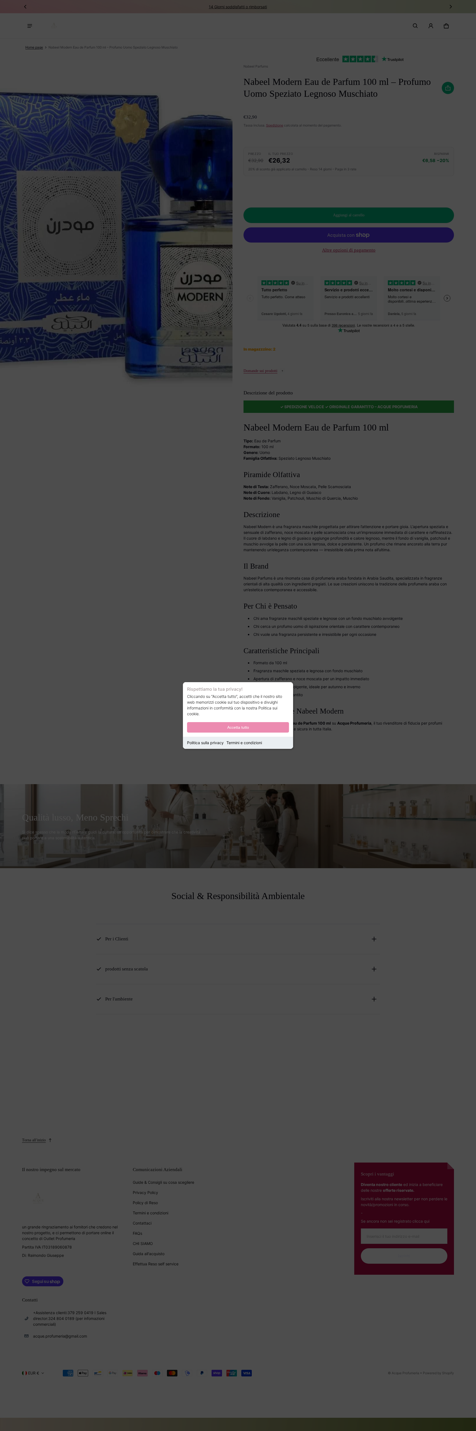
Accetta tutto (238, 727)
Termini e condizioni (244, 742)
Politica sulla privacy (205, 742)
